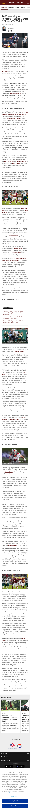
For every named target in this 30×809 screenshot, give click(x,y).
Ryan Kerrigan (14, 235)
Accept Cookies (15, 805)
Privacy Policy (7, 792)
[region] (15, 788)
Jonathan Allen (16, 253)
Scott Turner (16, 163)
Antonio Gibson (19, 351)
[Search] (24, 3)
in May (17, 260)
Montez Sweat (12, 545)
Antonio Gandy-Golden (14, 118)
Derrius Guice (14, 419)
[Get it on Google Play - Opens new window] (20, 767)
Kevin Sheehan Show (8, 260)
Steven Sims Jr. (21, 161)
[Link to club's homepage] (3, 2)
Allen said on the (21, 258)
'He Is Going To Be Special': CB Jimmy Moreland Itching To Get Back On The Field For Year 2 (13, 312)
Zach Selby (10, 27)
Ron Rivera (5, 71)
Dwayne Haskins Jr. (15, 93)
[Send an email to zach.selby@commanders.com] (11, 31)
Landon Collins (17, 248)
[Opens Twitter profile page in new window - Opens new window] (9, 31)
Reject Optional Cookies (15, 801)
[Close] (28, 770)
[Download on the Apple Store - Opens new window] (9, 766)
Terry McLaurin (9, 161)
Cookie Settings (15, 796)
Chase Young (9, 472)
